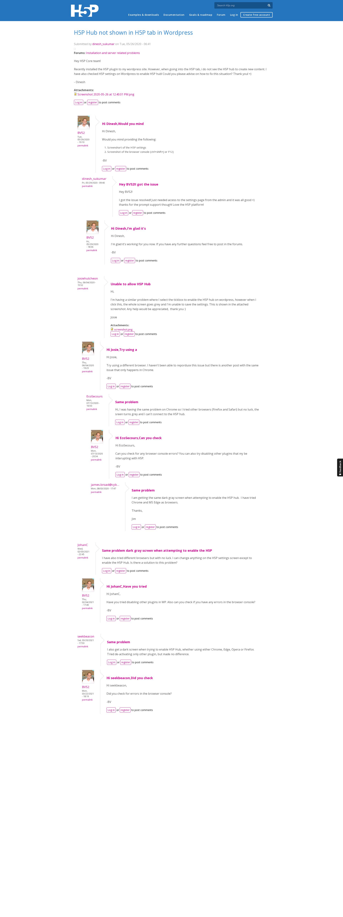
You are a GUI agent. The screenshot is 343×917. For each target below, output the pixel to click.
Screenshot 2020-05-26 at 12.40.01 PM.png (106, 94)
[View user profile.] (84, 128)
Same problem (126, 402)
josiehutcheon (88, 278)
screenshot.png (123, 329)
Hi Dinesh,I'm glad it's (128, 228)
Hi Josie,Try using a (121, 349)
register (92, 102)
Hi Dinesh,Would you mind (123, 124)
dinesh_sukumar (103, 44)
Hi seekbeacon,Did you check (129, 678)
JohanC (83, 545)
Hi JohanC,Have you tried (126, 586)
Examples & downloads (143, 14)
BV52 (81, 133)
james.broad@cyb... (105, 485)
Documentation (174, 14)
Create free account (256, 14)
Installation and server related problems (113, 53)
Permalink (83, 145)
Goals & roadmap (200, 14)
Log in (234, 14)
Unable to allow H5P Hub (131, 284)
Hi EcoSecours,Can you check (138, 438)
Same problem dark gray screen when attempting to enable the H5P (157, 550)
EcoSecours (94, 396)
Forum (221, 14)
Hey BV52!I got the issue (138, 184)
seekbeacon (86, 636)
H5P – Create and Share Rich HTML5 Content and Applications (84, 11)
